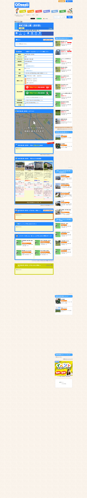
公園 (21, 28)
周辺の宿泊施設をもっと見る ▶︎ (34, 202)
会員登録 (62, 1)
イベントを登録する (49, 210)
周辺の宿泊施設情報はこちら (32, 102)
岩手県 (50, 28)
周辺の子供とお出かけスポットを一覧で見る (63, 127)
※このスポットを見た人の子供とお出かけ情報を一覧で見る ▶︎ (43, 260)
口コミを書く (49, 39)
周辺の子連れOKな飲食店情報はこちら (34, 100)
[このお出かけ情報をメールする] (45, 18)
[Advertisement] (51, 5)
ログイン (70, 1)
